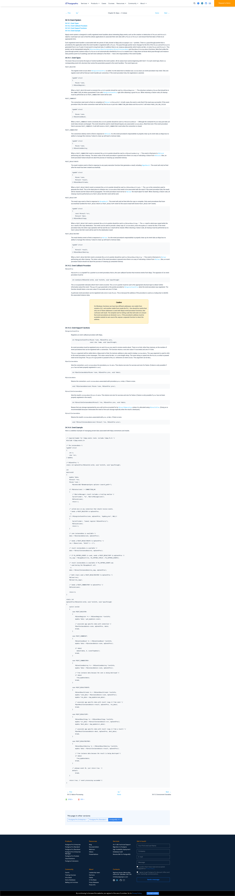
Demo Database (70, 880)
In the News (92, 880)
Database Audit (118, 852)
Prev (69, 13)
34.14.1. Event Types (72, 23)
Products (94, 3)
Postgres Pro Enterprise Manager (73, 852)
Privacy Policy (150, 868)
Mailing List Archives (71, 882)
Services (84, 3)
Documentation (94, 847)
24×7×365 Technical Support (122, 844)
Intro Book (68, 877)
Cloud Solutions (70, 858)
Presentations (93, 854)
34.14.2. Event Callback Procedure (76, 26)
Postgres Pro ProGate (72, 856)
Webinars (92, 849)
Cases (104, 3)
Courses (111, 3)
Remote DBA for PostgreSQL (122, 854)
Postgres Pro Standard (97, 819)
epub (70, 799)
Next (165, 13)
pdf (82, 799)
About (142, 3)
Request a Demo (225, 3)
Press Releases (94, 882)
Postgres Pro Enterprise (77, 819)
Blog (90, 844)
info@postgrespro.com (120, 877)
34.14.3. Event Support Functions (76, 28)
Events (67, 872)
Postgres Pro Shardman (72, 849)
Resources (121, 3)
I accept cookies (152, 893)
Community (132, 3)
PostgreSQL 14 (114, 819)
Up (77, 13)
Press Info (92, 885)
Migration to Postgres (120, 847)
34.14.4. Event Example (72, 31)
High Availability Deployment (121, 849)
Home (157, 13)
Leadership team (94, 872)
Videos (91, 852)
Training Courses (70, 875)
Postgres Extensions (71, 861)
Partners (92, 875)
